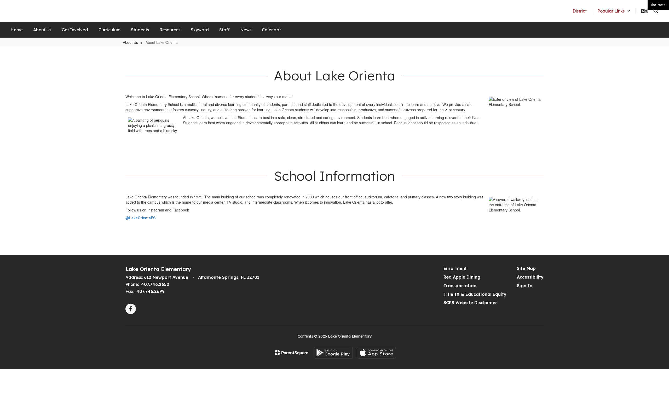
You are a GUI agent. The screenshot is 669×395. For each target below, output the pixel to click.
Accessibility (530, 277)
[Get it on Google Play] (333, 352)
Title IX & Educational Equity (474, 294)
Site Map (526, 268)
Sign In (524, 285)
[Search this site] (656, 11)
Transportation (459, 285)
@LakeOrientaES (140, 217)
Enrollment (455, 268)
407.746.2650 (155, 284)
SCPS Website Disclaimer (470, 302)
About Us (130, 42)
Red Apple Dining (461, 277)
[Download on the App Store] (376, 352)
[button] (613, 11)
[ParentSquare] (291, 353)
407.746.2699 (150, 291)
